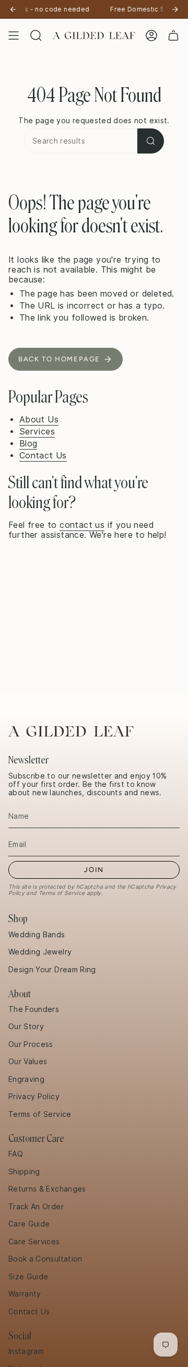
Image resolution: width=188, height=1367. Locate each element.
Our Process (30, 1044)
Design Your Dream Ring (52, 969)
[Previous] (13, 9)
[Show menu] (13, 35)
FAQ (15, 1154)
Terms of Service (62, 893)
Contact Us (43, 456)
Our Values (28, 1061)
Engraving (26, 1079)
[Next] (175, 9)
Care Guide (29, 1224)
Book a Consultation (45, 1259)
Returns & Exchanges (47, 1189)
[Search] (150, 141)
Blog (28, 444)
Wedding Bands (36, 934)
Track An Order (36, 1207)
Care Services (34, 1242)
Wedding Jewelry (40, 952)
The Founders (33, 1009)
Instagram (26, 1351)
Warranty (24, 1294)
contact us (82, 525)
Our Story (26, 1026)
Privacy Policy (34, 1096)
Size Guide (28, 1276)
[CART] (173, 35)
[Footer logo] (71, 731)
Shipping (24, 1172)
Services (37, 432)
